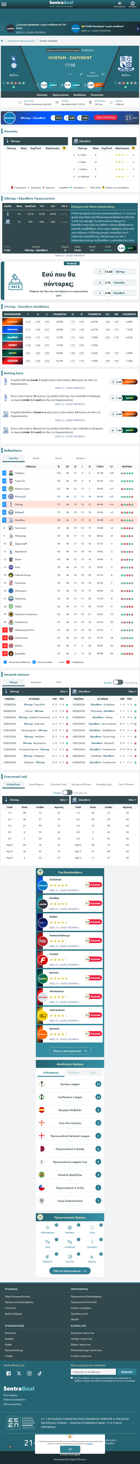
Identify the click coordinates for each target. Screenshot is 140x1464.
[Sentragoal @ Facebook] (8, 1373)
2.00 (81, 321)
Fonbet (54, 954)
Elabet (54, 916)
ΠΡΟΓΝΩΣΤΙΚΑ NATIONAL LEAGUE (21, 41)
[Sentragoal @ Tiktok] (39, 1373)
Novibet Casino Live (81, 1338)
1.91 (116, 329)
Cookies (89, 1443)
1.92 (116, 360)
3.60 (38, 352)
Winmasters (57, 991)
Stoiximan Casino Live (82, 1332)
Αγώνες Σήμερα (13, 1313)
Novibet (54, 898)
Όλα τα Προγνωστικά (67, 1271)
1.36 (47, 337)
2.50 (107, 337)
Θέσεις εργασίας (12, 1403)
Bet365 (54, 972)
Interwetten (57, 1010)
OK (70, 1449)
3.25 (47, 329)
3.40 (38, 321)
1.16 (72, 337)
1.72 (72, 345)
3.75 (38, 337)
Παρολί (75, 1319)
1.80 (107, 321)
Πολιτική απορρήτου (14, 1399)
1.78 (72, 329)
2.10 (28, 321)
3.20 (47, 360)
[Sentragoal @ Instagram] (29, 1373)
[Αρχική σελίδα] (2, 41)
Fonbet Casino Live (81, 1355)
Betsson (54, 1028)
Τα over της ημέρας (81, 1307)
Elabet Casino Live (80, 1344)
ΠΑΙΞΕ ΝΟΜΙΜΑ (106, 117)
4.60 (81, 337)
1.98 (81, 329)
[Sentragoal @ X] (19, 1373)
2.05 (28, 352)
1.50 (116, 337)
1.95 (116, 321)
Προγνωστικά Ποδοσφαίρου (86, 1296)
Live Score (10, 1307)
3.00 (47, 352)
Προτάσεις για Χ (79, 1313)
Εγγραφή (126, 1371)
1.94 (81, 360)
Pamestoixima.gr (60, 935)
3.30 (38, 360)
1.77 (72, 360)
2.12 (28, 329)
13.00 (28, 337)
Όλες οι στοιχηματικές (67, 1051)
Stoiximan (56, 879)
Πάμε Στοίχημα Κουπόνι (17, 1296)
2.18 (28, 345)
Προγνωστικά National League (63, 50)
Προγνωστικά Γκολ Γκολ (84, 1301)
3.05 (47, 345)
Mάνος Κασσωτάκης (101, 206)
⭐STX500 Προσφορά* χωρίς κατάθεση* (102, 26)
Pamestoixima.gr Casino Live (86, 1350)
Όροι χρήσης (10, 1394)
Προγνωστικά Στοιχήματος (19, 1301)
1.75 (72, 321)
